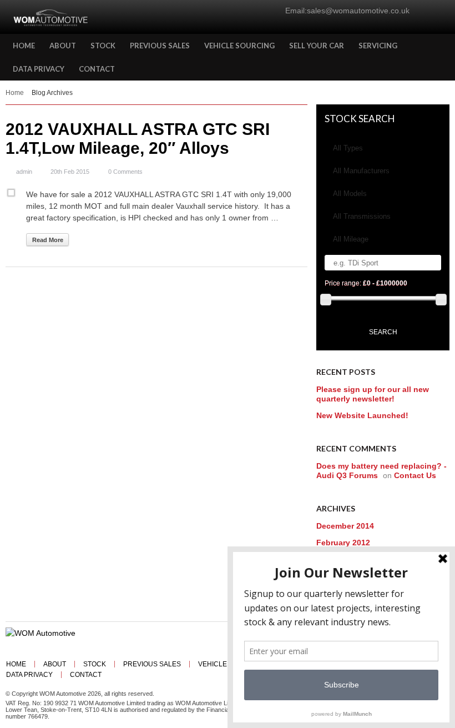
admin (24, 171)
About (54, 664)
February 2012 (343, 542)
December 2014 (345, 525)
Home (15, 93)
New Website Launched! (362, 415)
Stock (94, 664)
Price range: (366, 283)
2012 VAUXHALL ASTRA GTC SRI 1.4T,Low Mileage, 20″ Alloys (138, 138)
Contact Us (415, 475)
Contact (86, 675)
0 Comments (125, 171)
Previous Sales (152, 664)
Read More (47, 240)
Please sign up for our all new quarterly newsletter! (372, 394)
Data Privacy (29, 675)
